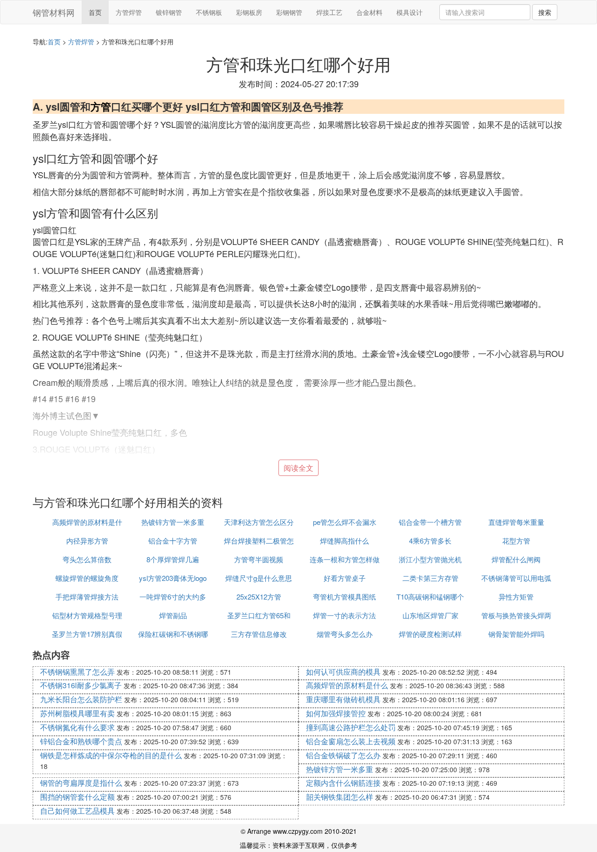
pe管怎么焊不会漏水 (344, 522)
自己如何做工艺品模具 (77, 810)
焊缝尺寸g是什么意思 (258, 578)
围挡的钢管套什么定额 (77, 796)
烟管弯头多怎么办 (345, 634)
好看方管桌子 (345, 578)
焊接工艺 (329, 12)
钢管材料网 (54, 12)
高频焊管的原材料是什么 (347, 685)
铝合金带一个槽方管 (430, 522)
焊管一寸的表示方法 (344, 615)
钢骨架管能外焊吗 (516, 634)
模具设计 (409, 12)
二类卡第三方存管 (430, 578)
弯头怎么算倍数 (86, 559)
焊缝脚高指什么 (344, 540)
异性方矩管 (516, 596)
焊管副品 (173, 615)
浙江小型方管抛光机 (430, 559)
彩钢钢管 (289, 12)
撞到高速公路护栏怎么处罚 (351, 727)
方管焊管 (129, 12)
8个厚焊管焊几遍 (172, 559)
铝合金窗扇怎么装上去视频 (351, 741)
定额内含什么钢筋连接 (343, 782)
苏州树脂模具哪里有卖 (77, 713)
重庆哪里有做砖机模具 (343, 699)
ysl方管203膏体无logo (173, 578)
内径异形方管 (87, 540)
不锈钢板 (209, 12)
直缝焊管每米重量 (516, 522)
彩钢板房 (249, 12)
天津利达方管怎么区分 (259, 522)
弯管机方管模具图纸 (344, 596)
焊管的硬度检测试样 (430, 634)
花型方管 (516, 540)
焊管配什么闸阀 (516, 559)
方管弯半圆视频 (258, 559)
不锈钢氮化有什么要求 (77, 727)
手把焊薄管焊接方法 (87, 596)
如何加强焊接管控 (336, 713)
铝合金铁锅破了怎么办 (343, 755)
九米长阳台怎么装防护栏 (81, 699)
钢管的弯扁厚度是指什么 (81, 782)
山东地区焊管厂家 (430, 615)
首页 (95, 12)
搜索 (544, 12)
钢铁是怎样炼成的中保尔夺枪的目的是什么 (111, 755)
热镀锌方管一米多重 (172, 522)
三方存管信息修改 (259, 634)
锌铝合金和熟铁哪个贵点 (81, 741)
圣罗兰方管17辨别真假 (87, 634)
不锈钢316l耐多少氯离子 (81, 685)
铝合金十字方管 (172, 540)
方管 (100, 106)
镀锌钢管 (169, 12)
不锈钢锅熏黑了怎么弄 (77, 671)
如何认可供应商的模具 (343, 671)
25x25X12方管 (258, 596)
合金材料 (369, 12)
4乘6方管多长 (430, 540)
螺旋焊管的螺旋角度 (87, 578)
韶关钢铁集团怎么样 (339, 796)
